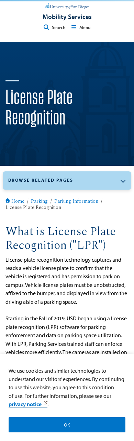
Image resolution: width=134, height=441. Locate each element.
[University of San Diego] (67, 5)
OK (67, 425)
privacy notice (25, 404)
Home (17, 202)
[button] (67, 180)
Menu (84, 27)
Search (58, 27)
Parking (39, 202)
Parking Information (76, 202)
